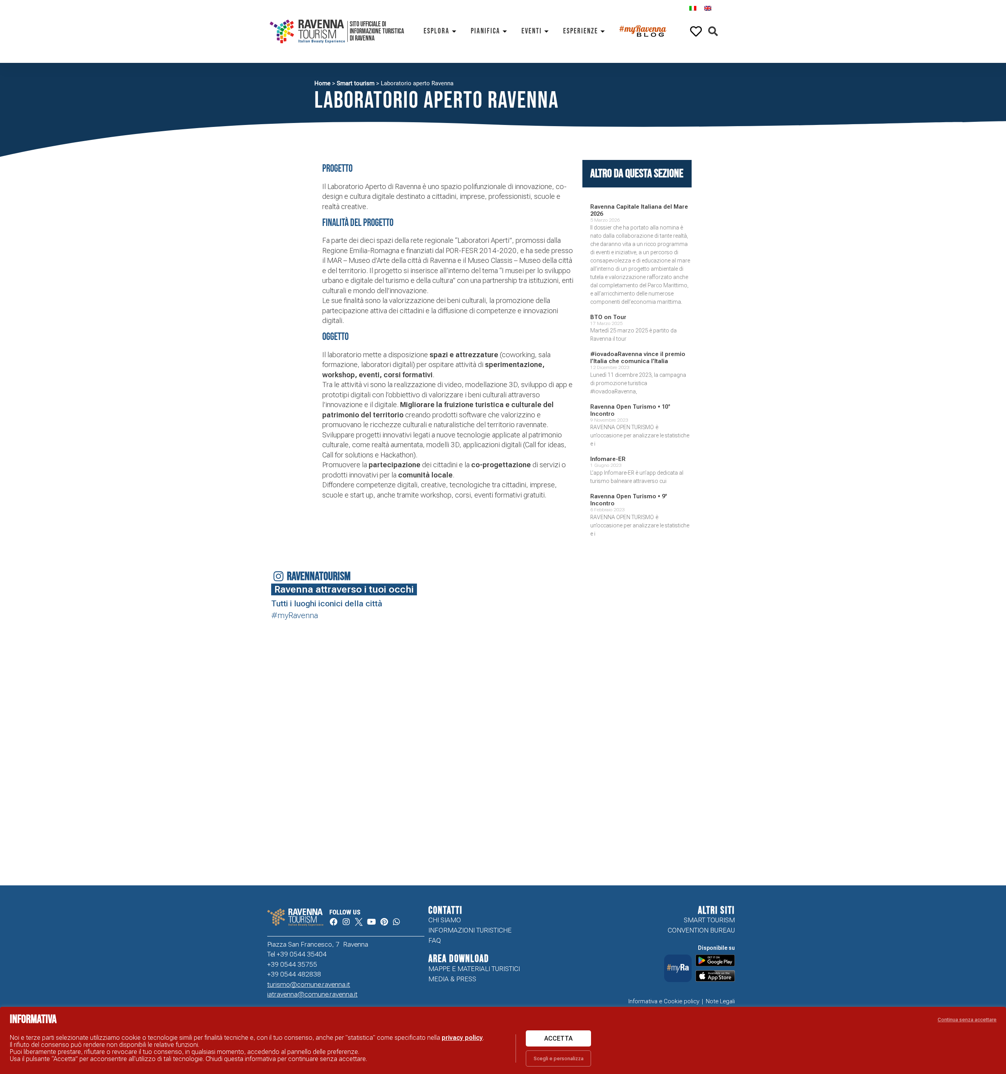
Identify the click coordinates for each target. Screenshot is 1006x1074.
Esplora (437, 31)
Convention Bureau (701, 930)
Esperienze (580, 31)
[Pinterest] (384, 922)
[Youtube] (371, 922)
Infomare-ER (608, 459)
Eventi (531, 31)
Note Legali (720, 1001)
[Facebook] (333, 922)
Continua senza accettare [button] (967, 1020)
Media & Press (452, 979)
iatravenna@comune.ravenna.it (312, 994)
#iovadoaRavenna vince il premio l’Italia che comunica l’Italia (637, 358)
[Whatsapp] (396, 922)
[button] (713, 31)
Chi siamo (444, 920)
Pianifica (485, 31)
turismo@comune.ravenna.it (308, 984)
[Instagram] (346, 922)
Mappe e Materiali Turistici (474, 969)
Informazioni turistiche (470, 930)
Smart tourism (355, 83)
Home (322, 83)
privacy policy (462, 1037)
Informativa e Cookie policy (663, 1001)
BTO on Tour (608, 317)
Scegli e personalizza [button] (559, 1058)
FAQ (434, 940)
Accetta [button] (558, 1038)
